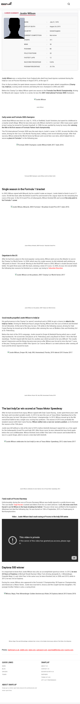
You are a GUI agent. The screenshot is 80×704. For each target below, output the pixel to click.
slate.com (32, 650)
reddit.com (24, 650)
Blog (4, 669)
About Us (44, 666)
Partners (44, 674)
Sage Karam (18, 504)
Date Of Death (35, 26)
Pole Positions (35, 53)
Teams (4, 674)
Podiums (35, 49)
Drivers (5, 672)
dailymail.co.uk (13, 650)
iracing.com (68, 650)
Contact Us (45, 669)
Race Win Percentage (35, 62)
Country (35, 31)
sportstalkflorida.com (56, 650)
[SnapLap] (6, 4)
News (4, 666)
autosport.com (41, 650)
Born (35, 22)
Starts (35, 40)
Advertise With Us (47, 672)
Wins (35, 44)
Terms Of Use (45, 677)
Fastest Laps (35, 58)
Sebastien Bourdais (55, 268)
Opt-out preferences (48, 680)
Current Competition (35, 35)
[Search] (68, 4)
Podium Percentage (35, 66)
